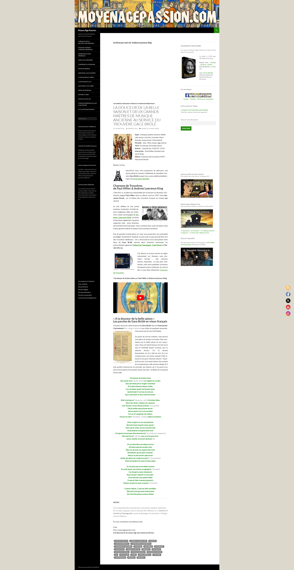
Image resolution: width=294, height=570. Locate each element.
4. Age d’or (185, 233)
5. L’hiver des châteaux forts (199, 233)
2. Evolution (195, 231)
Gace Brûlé (117, 103)
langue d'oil (119, 549)
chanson (153, 541)
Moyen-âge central (122, 552)
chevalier (138, 546)
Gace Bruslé (159, 546)
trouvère (157, 554)
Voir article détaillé (206, 73)
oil (116, 554)
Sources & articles (84, 99)
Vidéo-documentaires (85, 60)
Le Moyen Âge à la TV (84, 81)
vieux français (120, 557)
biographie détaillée (141, 179)
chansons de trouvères (123, 546)
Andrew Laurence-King (138, 541)
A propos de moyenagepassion (87, 298)
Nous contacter (82, 284)
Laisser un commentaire (150, 128)
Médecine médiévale (84, 90)
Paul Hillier (124, 554)
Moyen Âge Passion (87, 30)
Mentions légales (83, 289)
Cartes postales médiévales (86, 184)
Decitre (209, 64)
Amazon (213, 62)
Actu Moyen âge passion (86, 109)
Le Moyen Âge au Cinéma (86, 77)
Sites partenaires (83, 287)
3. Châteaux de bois (207, 231)
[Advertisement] (138, 75)
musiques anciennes (154, 552)
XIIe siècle (131, 557)
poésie (134, 554)
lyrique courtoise (133, 549)
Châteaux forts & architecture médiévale (86, 42)
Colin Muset (157, 245)
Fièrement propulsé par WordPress (88, 567)
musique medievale (138, 552)
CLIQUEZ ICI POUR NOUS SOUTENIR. (194, 110)
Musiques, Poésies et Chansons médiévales (138, 103)
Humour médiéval (84, 68)
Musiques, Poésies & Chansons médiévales (85, 48)
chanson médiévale (122, 543)
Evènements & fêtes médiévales (84, 55)
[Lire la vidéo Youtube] (140, 297)
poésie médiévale (144, 554)
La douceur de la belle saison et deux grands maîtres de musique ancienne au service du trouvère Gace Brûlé (137, 115)
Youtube (193, 99)
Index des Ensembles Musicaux (87, 146)
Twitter (186, 99)
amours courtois (121, 541)
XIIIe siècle (141, 557)
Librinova (203, 64)
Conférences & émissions (86, 64)
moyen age (156, 549)
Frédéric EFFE (132, 128)
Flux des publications (84, 292)
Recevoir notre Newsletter (189, 120)
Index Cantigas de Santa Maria (87, 165)
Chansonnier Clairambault (141, 543)
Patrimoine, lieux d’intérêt (87, 73)
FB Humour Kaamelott (205, 99)
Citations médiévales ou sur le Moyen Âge (87, 104)
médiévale (146, 549)
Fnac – (207, 62)
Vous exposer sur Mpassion (86, 281)
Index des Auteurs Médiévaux (87, 126)
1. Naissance (185, 231)
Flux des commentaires (85, 295)
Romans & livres (83, 94)
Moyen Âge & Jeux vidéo (86, 86)
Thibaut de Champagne (141, 245)
